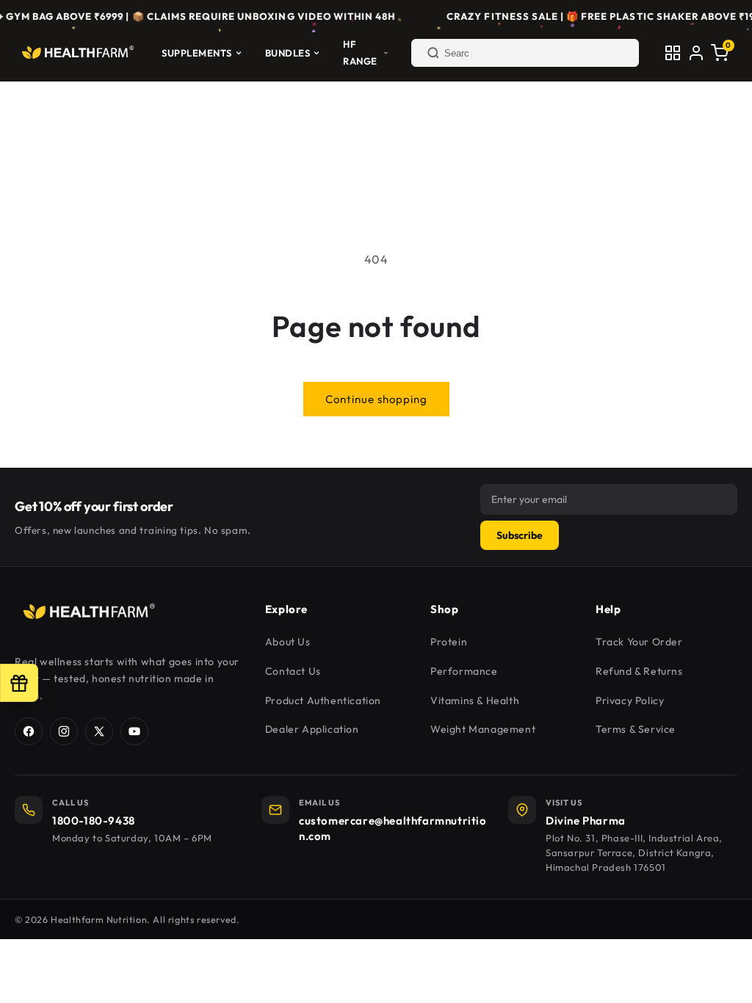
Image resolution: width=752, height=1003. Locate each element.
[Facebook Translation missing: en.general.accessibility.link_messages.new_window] (29, 731)
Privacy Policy (630, 700)
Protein (448, 641)
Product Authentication (323, 700)
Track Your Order (639, 641)
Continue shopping (376, 399)
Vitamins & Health (474, 700)
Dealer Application (312, 729)
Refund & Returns (639, 671)
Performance (464, 671)
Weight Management (482, 729)
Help (608, 609)
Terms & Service (636, 729)
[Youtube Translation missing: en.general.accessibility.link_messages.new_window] (134, 731)
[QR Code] (672, 53)
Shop (444, 609)
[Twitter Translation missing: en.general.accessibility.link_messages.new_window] (99, 731)
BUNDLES (288, 53)
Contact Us (293, 671)
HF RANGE (360, 52)
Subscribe (519, 535)
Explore (286, 609)
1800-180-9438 (93, 821)
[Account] (696, 53)
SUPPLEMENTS (197, 53)
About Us (288, 641)
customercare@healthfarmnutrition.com (393, 828)
